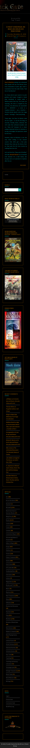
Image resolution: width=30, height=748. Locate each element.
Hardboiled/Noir (10, 571)
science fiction (10, 640)
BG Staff (8, 507)
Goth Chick (9, 564)
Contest (8, 530)
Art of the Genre (10, 500)
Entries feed (9, 699)
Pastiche (8, 612)
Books (7, 520)
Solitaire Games (10, 651)
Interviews (9, 574)
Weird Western (10, 677)
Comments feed (10, 703)
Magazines (9, 581)
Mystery (8, 592)
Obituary (8, 602)
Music (7, 588)
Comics (8, 523)
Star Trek (8, 654)
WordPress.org (10, 706)
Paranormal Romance (12, 606)
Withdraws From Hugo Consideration (12, 417)
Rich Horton (9, 628)
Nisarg (15, 746)
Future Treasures (10, 557)
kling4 (7, 414)
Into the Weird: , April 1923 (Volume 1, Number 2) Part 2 (12, 427)
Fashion (8, 550)
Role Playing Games (11, 635)
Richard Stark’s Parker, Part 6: (12, 480)
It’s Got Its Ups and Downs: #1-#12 (13, 401)
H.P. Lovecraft (9, 567)
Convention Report (11, 534)
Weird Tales (9, 674)
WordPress (21, 744)
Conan (8, 527)
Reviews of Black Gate (12, 622)
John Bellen (9, 458)
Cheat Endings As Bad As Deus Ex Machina (15, 29)
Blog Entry (9, 516)
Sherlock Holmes (10, 647)
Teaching (8, 658)
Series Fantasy (10, 644)
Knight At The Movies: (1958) (12, 460)
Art (7, 497)
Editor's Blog (9, 543)
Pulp (7, 615)
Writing (8, 681)
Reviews (8, 619)
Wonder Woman (14, 154)
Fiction (8, 553)
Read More (23, 165)
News (7, 599)
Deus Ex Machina (9, 82)
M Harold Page (11, 36)
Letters (8, 578)
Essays (8, 546)
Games (8, 560)
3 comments (22, 36)
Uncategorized (10, 667)
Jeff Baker (8, 399)
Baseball (8, 504)
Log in (7, 696)
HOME (6, 174)
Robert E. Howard (11, 631)
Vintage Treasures (11, 670)
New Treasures (10, 595)
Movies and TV (10, 585)
